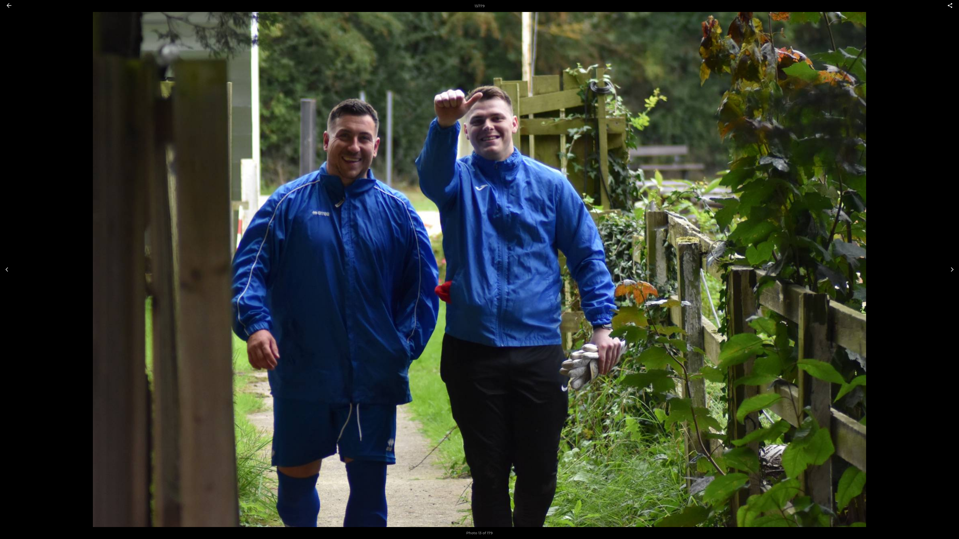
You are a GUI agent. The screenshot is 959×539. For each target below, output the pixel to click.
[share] (950, 5)
